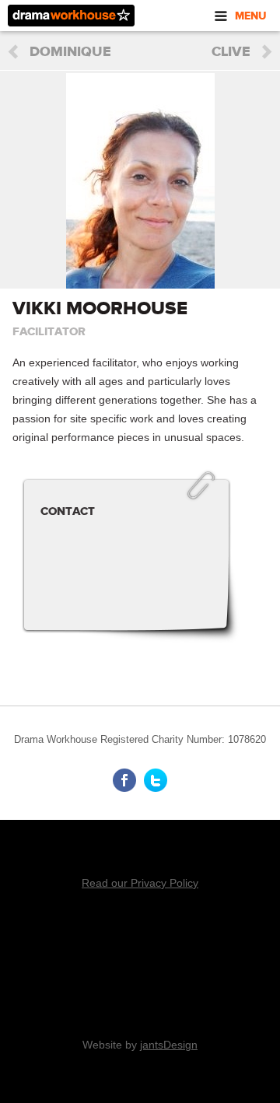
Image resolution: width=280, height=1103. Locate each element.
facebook (124, 780)
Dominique (70, 52)
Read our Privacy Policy (140, 883)
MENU (251, 16)
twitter (155, 780)
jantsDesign (169, 1044)
